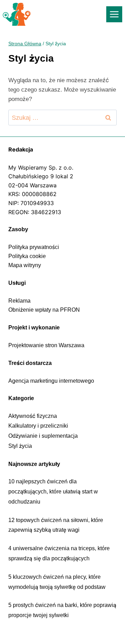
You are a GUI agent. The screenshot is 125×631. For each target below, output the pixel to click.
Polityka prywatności (33, 247)
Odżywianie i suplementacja (43, 436)
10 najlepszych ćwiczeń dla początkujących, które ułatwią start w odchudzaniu (53, 491)
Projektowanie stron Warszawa (46, 345)
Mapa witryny (24, 265)
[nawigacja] (114, 14)
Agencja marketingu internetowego (51, 380)
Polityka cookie (27, 256)
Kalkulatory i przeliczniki (38, 425)
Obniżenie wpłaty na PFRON (44, 309)
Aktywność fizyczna (32, 416)
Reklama (19, 300)
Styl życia (20, 446)
